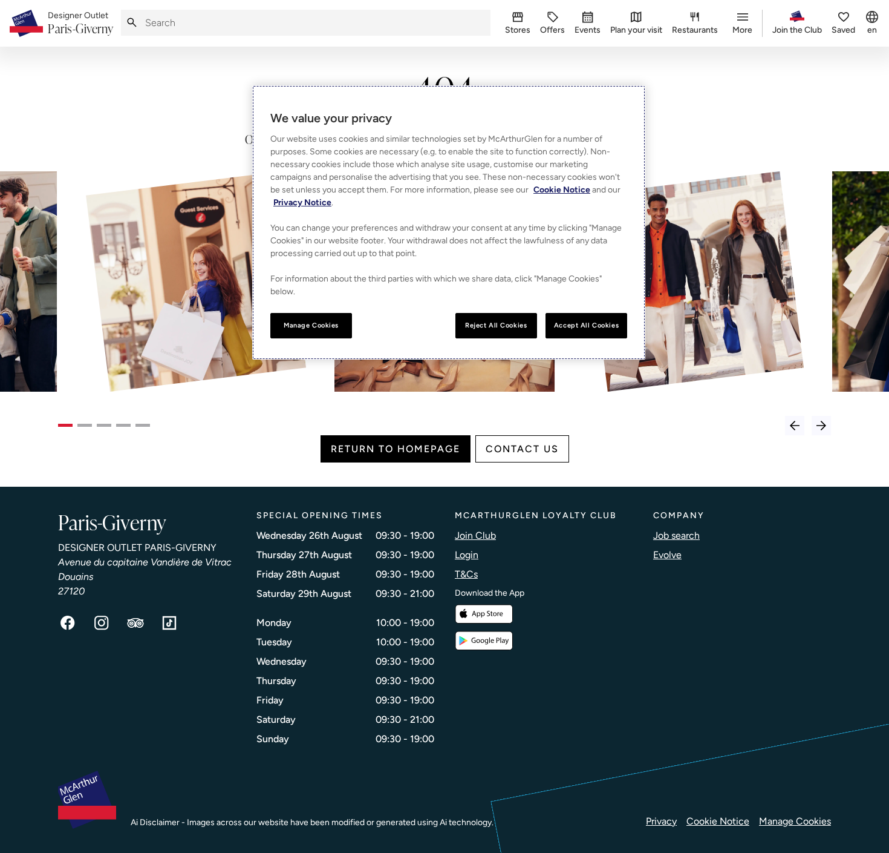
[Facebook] (67, 623)
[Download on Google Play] (484, 641)
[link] (81, 23)
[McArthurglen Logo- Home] (26, 23)
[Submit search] (132, 23)
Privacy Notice (302, 202)
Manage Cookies (795, 821)
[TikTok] (169, 623)
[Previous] (794, 425)
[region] (448, 222)
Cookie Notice (717, 821)
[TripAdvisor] (135, 623)
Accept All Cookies (586, 325)
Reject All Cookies (496, 325)
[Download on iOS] (484, 614)
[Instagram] (101, 623)
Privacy (661, 821)
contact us (522, 449)
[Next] (821, 425)
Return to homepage (395, 449)
